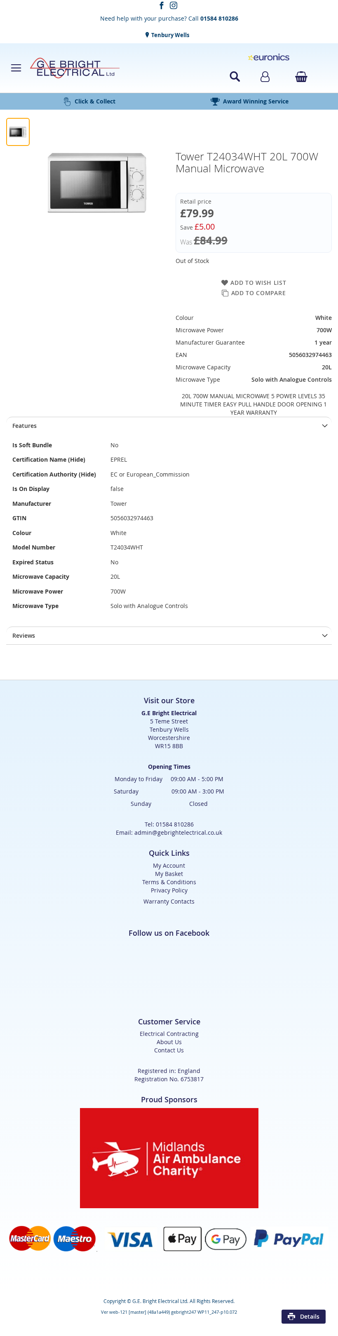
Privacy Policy (169, 890)
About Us (169, 1042)
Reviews (23, 635)
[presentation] (169, 425)
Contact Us (169, 1050)
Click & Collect (95, 101)
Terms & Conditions (169, 882)
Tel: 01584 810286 (169, 824)
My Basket (169, 874)
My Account (169, 865)
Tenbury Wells (169, 35)
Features (24, 426)
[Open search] (235, 76)
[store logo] (113, 68)
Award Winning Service (256, 101)
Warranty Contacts (169, 901)
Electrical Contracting (169, 1034)
